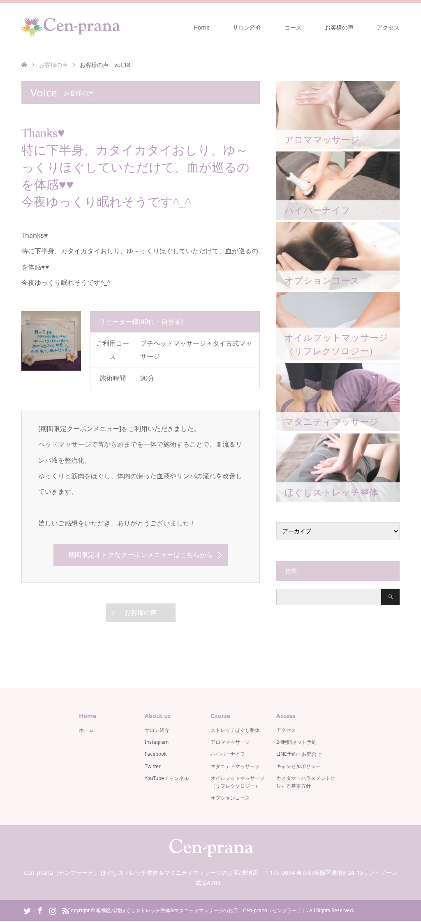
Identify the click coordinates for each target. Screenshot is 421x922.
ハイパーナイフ (227, 753)
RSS (65, 910)
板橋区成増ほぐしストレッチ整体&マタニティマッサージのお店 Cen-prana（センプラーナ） (201, 910)
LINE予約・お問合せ (299, 753)
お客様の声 (339, 27)
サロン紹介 (247, 27)
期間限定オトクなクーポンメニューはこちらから (140, 554)
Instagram (157, 742)
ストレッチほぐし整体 (235, 730)
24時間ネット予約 (296, 742)
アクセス (388, 27)
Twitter (153, 766)
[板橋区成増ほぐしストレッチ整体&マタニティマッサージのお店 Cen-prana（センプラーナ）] (70, 27)
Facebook (156, 753)
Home (202, 27)
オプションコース (230, 797)
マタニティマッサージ (235, 766)
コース (293, 27)
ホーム (86, 730)
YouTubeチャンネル (167, 778)
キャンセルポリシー (298, 766)
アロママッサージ (230, 742)
